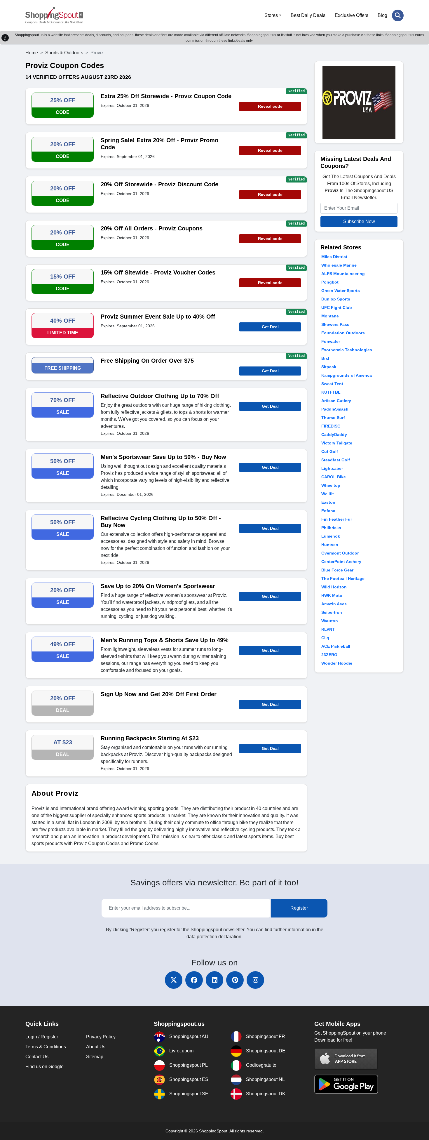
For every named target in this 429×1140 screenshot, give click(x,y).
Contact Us (36, 1056)
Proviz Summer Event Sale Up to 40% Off (158, 316)
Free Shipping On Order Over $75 (147, 360)
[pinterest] (235, 980)
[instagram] (255, 980)
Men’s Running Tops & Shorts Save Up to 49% (165, 640)
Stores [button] (271, 15)
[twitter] (173, 980)
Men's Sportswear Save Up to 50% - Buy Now (163, 457)
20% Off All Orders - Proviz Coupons (152, 228)
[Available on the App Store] (346, 1058)
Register (299, 908)
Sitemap (94, 1056)
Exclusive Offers (351, 15)
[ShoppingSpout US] (54, 15)
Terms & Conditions (45, 1046)
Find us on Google (44, 1066)
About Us (95, 1046)
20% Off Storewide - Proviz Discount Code (159, 184)
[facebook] (194, 980)
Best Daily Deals (308, 15)
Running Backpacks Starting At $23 (150, 738)
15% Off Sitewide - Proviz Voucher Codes (158, 272)
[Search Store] (398, 15)
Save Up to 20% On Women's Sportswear (158, 586)
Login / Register (41, 1036)
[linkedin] (214, 980)
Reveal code (270, 106)
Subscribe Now (359, 221)
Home (31, 52)
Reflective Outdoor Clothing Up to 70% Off (160, 396)
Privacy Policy (101, 1036)
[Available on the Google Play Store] (346, 1083)
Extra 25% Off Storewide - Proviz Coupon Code (166, 96)
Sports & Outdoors (64, 52)
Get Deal (270, 326)
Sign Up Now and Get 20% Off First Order (159, 694)
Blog (382, 15)
